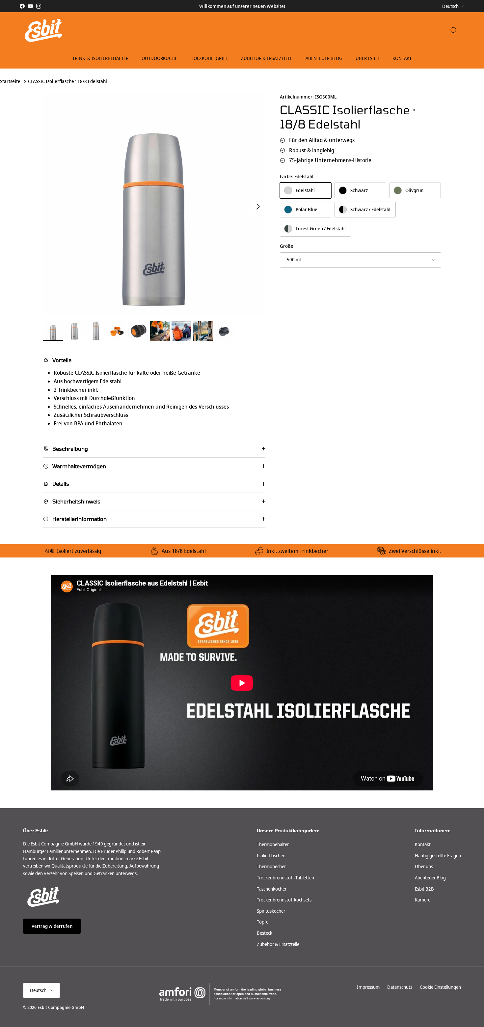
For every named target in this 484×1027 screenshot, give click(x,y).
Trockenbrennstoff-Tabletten (285, 877)
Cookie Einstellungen (440, 987)
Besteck (264, 933)
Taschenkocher (271, 889)
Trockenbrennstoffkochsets (284, 900)
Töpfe (262, 922)
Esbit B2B (424, 889)
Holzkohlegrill (209, 58)
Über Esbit (367, 58)
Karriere (422, 900)
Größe (286, 246)
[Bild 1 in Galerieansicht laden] (154, 203)
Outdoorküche (159, 58)
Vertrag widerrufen (52, 926)
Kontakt (402, 58)
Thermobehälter (273, 844)
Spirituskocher (271, 911)
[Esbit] (43, 30)
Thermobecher (271, 866)
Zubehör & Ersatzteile (266, 58)
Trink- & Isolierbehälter (100, 58)
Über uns (424, 866)
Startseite (10, 81)
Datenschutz (399, 987)
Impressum (368, 987)
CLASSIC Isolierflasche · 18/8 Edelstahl (67, 81)
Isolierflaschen (271, 855)
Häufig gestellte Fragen (438, 855)
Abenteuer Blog (324, 58)
